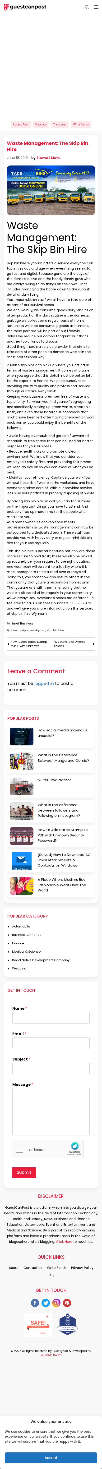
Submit (24, 1172)
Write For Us (56, 1267)
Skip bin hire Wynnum (24, 263)
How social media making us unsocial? (63, 733)
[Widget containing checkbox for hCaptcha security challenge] (48, 1149)
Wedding (19, 968)
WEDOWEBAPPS (51, 1355)
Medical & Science (26, 951)
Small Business (22, 623)
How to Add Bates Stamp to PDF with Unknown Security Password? (29, 644)
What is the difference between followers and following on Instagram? (59, 810)
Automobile (21, 926)
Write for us (81, 124)
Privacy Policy (82, 1267)
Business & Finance (27, 934)
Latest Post (20, 124)
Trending (59, 124)
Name (19, 1008)
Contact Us (32, 1267)
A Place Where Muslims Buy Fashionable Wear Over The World (62, 885)
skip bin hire (33, 501)
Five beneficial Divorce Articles (69, 644)
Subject (21, 1059)
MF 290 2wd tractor (54, 779)
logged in (44, 683)
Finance (18, 943)
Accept (51, 1457)
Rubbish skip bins (20, 365)
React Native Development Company (41, 960)
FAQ (51, 1275)
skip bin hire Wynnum (29, 613)
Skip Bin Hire (57, 250)
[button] (84, 7)
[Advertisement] (51, 65)
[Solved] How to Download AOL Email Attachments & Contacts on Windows (65, 860)
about (14, 1267)
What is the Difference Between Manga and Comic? (63, 758)
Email (19, 1034)
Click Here (63, 1241)
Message (22, 1084)
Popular (40, 124)
